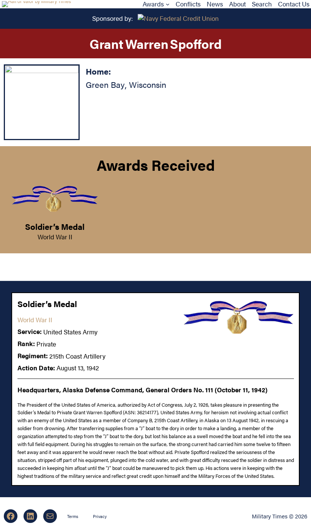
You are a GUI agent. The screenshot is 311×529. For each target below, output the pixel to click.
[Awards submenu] (168, 4)
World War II (55, 236)
